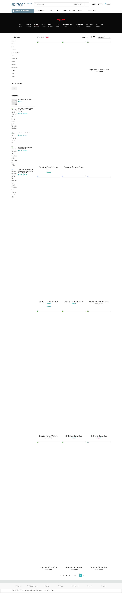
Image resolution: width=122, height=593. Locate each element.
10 (75, 575)
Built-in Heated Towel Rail (23, 133)
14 (86, 575)
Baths (13, 47)
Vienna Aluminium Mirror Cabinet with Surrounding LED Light (25, 147)
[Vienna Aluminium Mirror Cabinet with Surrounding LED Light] (14, 156)
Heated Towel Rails (16, 53)
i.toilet (13, 56)
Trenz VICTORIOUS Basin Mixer (25, 99)
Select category (78, 4)
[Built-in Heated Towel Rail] (14, 138)
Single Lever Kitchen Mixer (73, 436)
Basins (13, 44)
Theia (53, 590)
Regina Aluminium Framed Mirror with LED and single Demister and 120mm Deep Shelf (25, 171)
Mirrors (13, 61)
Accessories (14, 41)
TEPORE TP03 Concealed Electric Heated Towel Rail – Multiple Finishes (25, 110)
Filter (14, 88)
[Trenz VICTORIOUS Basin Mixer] (14, 102)
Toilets (13, 73)
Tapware (13, 70)
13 (83, 575)
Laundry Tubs (14, 58)
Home (38, 37)
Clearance (14, 50)
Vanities (13, 76)
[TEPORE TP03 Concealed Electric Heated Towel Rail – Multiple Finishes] (14, 119)
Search (86, 4)
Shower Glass (14, 67)
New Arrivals (14, 64)
